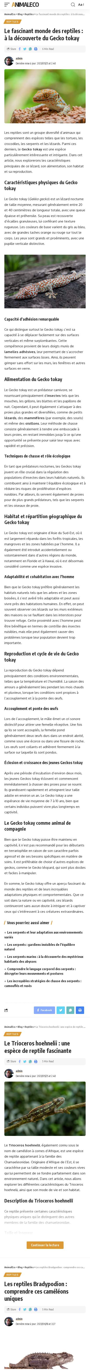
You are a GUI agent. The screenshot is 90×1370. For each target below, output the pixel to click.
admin (19, 58)
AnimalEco (25, 4)
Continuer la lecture (45, 1245)
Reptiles (13, 21)
